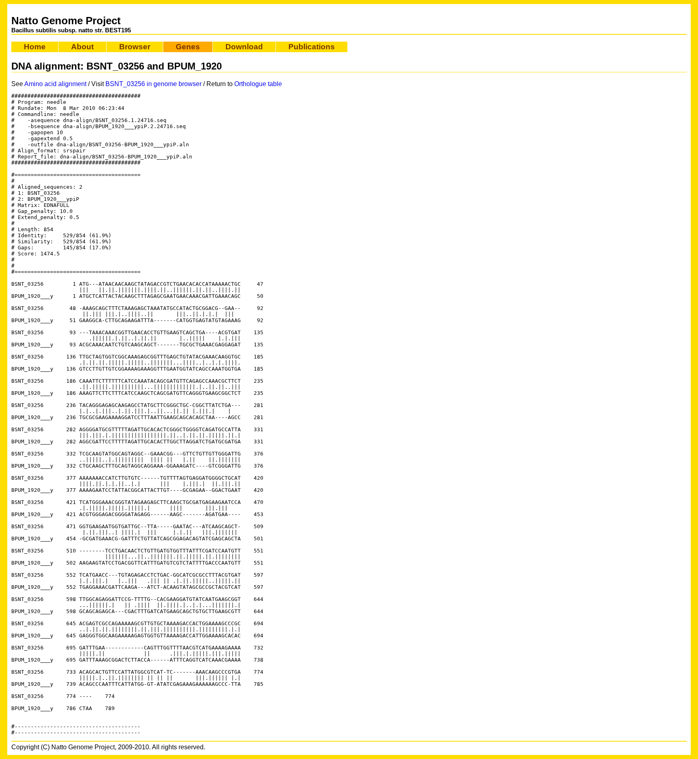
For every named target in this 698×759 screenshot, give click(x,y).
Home (35, 46)
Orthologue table (258, 83)
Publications (311, 46)
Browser (134, 46)
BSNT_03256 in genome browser (153, 83)
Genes (188, 46)
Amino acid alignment (55, 83)
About (82, 46)
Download (244, 46)
